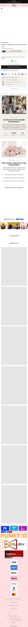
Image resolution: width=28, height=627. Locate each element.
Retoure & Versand (13, 605)
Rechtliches (13, 608)
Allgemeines (13, 602)
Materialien (14, 88)
